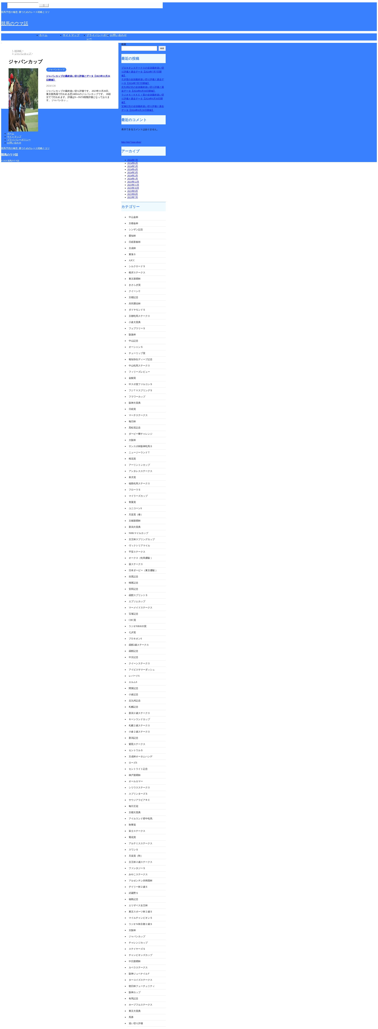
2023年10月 (133, 188)
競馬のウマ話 (14, 23)
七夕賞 (132, 632)
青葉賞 (132, 502)
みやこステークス (138, 874)
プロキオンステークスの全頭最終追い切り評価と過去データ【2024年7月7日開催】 (142, 72)
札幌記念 (133, 707)
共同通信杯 (135, 303)
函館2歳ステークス (139, 645)
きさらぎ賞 (135, 285)
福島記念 (133, 899)
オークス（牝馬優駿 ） (141, 558)
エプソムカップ (137, 601)
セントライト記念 (138, 769)
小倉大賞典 (135, 322)
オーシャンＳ (136, 347)
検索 (123, 44)
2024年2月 (132, 175)
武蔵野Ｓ (133, 893)
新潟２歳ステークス (139, 713)
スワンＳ (133, 849)
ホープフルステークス (140, 1004)
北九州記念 (135, 700)
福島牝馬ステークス (139, 483)
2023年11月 (133, 185)
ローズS (133, 762)
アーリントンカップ (139, 465)
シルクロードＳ (137, 266)
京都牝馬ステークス (139, 316)
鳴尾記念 (133, 582)
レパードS (134, 676)
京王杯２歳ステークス (140, 862)
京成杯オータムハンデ (140, 756)
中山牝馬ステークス (139, 365)
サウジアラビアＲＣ (139, 800)
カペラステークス (138, 967)
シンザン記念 (136, 229)
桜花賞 (132, 458)
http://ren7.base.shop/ (131, 142)
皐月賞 (132, 477)
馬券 (131, 1017)
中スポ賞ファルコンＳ (140, 384)
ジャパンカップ (137, 936)
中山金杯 (133, 217)
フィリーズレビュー (139, 372)
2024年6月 (132, 163)
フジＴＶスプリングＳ (140, 390)
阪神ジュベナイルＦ (139, 973)
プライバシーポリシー (19, 139)
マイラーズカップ (138, 496)
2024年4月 (132, 169)
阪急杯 (132, 334)
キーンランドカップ (139, 719)
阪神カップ (135, 992)
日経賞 (132, 409)
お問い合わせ (118, 35)
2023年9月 (132, 191)
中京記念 (133, 657)
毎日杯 (132, 421)
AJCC (132, 260)
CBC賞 (132, 620)
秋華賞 (132, 824)
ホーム (43, 35)
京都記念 (133, 297)
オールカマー (136, 781)
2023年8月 (132, 194)
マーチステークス (138, 415)
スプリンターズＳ (138, 793)
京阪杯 (132, 930)
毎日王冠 (133, 806)
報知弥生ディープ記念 (140, 359)
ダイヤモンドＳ (137, 309)
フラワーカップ (137, 396)
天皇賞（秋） (136, 856)
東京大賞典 (135, 1011)
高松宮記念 (135, 427)
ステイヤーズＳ (137, 949)
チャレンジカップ (138, 942)
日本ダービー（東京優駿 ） (143, 570)
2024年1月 (132, 178)
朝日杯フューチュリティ (142, 986)
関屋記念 (133, 688)
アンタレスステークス (140, 471)
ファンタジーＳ (137, 868)
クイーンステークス (139, 663)
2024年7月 (132, 160)
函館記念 (133, 651)
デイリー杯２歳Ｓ (138, 887)
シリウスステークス (139, 787)
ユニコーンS (135, 508)
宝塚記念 (133, 614)
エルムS (133, 682)
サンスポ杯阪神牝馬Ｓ (140, 446)
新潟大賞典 (135, 527)
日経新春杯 (135, 242)
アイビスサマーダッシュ (142, 669)
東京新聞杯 (135, 278)
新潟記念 (133, 738)
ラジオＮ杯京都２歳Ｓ (140, 924)
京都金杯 (133, 223)
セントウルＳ (136, 750)
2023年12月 (133, 182)
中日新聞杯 (135, 961)
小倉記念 (133, 694)
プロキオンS (135, 638)
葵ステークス (136, 564)
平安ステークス (137, 551)
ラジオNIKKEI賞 (137, 626)
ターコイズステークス (140, 980)
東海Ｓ (132, 254)
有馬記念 (133, 998)
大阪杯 (132, 440)
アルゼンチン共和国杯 (140, 880)
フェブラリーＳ (137, 328)
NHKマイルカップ (138, 533)
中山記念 (133, 341)
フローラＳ (135, 489)
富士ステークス (137, 831)
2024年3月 (132, 172)
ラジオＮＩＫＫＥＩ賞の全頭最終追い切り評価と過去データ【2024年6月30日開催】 (142, 99)
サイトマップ (71, 35)
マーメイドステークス (140, 607)
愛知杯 (132, 235)
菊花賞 (132, 837)
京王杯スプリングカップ (142, 539)
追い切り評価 (136, 1023)
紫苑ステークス (137, 744)
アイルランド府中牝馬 (140, 818)
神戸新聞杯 (135, 775)
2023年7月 (132, 197)
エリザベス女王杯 (138, 905)
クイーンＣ (135, 291)
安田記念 (133, 589)
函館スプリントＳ (138, 595)
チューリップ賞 (137, 353)
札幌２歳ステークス (139, 725)
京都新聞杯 (135, 520)
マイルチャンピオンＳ (140, 918)
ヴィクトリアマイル (139, 545)
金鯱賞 (132, 378)
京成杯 (132, 248)
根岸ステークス (137, 272)
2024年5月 (132, 166)
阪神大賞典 (135, 403)
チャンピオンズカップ (140, 955)
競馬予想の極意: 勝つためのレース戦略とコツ (25, 148)
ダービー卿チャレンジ (140, 434)
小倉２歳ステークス (139, 731)
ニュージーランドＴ (139, 452)
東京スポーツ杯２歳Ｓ (140, 911)
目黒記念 (133, 576)
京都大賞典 (135, 812)
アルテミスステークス (140, 843)
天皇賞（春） (136, 514)
